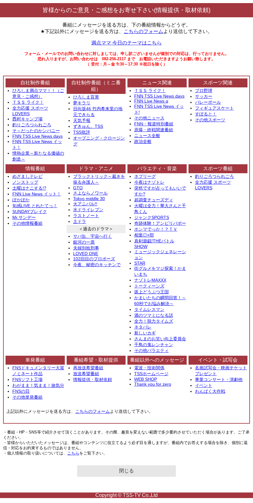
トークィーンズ (149, 285)
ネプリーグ (145, 176)
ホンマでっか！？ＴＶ (155, 229)
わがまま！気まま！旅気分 (38, 385)
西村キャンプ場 (27, 118)
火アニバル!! (85, 203)
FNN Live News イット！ (36, 193)
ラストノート (86, 215)
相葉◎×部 (144, 235)
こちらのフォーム (143, 31)
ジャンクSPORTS (151, 217)
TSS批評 (81, 132)
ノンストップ (25, 182)
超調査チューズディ (153, 199)
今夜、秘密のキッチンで (97, 264)
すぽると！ (206, 113)
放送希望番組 (86, 373)
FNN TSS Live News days (37, 136)
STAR (139, 263)
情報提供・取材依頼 (92, 379)
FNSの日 (21, 391)
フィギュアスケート (214, 108)
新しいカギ (145, 332)
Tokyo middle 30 (89, 198)
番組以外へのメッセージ (157, 360)
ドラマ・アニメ (96, 168)
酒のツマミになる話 (153, 315)
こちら (73, 453)
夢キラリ (81, 102)
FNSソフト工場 (27, 379)
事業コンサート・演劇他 (219, 379)
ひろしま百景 (86, 96)
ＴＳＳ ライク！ (28, 102)
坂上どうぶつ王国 (151, 291)
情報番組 (35, 168)
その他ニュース (149, 117)
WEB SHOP (145, 379)
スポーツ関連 (218, 82)
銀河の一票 (84, 242)
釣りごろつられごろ (31, 124)
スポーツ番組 (218, 168)
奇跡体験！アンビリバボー (160, 223)
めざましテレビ (27, 176)
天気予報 (81, 120)
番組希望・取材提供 (96, 360)
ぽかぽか (21, 199)
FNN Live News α (151, 101)
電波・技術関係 (149, 367)
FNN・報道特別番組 (153, 123)
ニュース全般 (147, 135)
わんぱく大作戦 (210, 391)
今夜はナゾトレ (149, 182)
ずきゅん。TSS (88, 126)
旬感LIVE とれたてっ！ (34, 205)
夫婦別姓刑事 (86, 247)
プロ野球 (203, 90)
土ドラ (79, 221)
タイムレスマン (149, 309)
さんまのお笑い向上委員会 (160, 338)
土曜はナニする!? (29, 188)
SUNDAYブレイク (29, 211)
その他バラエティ (151, 350)
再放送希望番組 (88, 367)
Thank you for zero (152, 384)
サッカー (203, 96)
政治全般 (142, 141)
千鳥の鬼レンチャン (153, 344)
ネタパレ (142, 327)
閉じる (126, 470)
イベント (203, 385)
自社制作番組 (35, 82)
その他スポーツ (210, 119)
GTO (78, 187)
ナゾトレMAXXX (150, 280)
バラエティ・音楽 (157, 168)
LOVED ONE (85, 253)
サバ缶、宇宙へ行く (92, 236)
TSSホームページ (151, 373)
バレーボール (208, 102)
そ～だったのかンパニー (36, 130)
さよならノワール (90, 193)
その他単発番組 (27, 397)
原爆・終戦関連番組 (153, 129)
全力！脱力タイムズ (153, 321)
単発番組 (35, 360)
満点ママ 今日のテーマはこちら (126, 42)
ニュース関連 (157, 82)
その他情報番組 (27, 223)
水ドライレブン (88, 209)
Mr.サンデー (24, 217)
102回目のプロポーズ (94, 258)
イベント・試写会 (218, 360)
